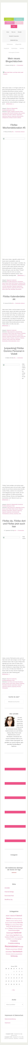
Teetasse (22, 338)
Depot (3, 283)
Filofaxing (20, 283)
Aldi (8, 281)
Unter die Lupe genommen (16, 954)
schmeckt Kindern (14, 949)
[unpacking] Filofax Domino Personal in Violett (14, 351)
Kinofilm (12, 937)
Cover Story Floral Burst (18, 681)
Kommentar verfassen (20, 131)
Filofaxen (16, 283)
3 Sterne (12, 915)
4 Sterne (18, 915)
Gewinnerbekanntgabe (14, 930)
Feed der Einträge (9, 891)
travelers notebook (17, 117)
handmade (4, 113)
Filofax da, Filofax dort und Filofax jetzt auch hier (14, 524)
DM (12, 926)
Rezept (20, 946)
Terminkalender (5, 513)
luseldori (23, 113)
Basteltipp (15, 922)
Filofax (21, 111)
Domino (22, 507)
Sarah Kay (4, 338)
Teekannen (17, 338)
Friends (3, 284)
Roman (8, 949)
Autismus (8, 920)
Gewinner (20, 928)
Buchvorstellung (12, 924)
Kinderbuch (7, 937)
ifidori (8, 113)
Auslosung (19, 918)
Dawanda (17, 111)
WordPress (16, 1038)
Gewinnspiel (9, 933)
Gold (7, 284)
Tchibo (8, 338)
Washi (3, 289)
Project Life (23, 336)
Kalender (9, 685)
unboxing (11, 513)
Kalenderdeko (14, 284)
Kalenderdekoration (13, 334)
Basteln (11, 922)
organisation (19, 114)
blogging (13, 111)
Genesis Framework (9, 1038)
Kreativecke (14, 280)
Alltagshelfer (18, 507)
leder (20, 113)
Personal (19, 287)
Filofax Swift (11, 283)
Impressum (7, 1022)
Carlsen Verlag (19, 924)
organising (4, 116)
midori (10, 114)
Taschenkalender (15, 512)
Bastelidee (7, 922)
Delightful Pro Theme (17, 1037)
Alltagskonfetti (14, 108)
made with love (5, 114)
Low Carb (13, 938)
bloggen (9, 111)
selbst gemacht (20, 116)
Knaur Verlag (17, 937)
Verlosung (14, 956)
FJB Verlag (15, 928)
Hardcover (18, 933)
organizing (14, 116)
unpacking (16, 513)
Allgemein (9, 108)
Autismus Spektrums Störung (16, 920)
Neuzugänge (18, 938)
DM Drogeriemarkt (18, 926)
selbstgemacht (5, 117)
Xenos (18, 341)
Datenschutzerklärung (10, 1019)
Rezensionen (11, 946)
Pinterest (18, 336)
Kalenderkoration (21, 284)
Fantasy (11, 928)
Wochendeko (18, 289)
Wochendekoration (12, 341)
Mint (5, 286)
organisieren (19, 286)
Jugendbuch (16, 935)
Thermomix (8, 954)
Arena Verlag (14, 918)
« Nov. (13, 990)
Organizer (9, 116)
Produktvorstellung (14, 943)
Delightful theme (17, 1033)
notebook (14, 114)
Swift (22, 287)
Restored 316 (14, 1035)
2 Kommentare (20, 65)
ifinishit (11, 113)
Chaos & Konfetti (14, 10)
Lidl (3, 286)
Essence (6, 928)
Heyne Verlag (9, 935)
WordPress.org (8, 899)
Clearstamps (20, 281)
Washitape (13, 289)
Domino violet (5, 509)
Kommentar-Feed (9, 895)
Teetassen (4, 339)
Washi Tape (7, 289)
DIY (11, 926)
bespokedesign (19, 331)
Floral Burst (4, 685)
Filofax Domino (15, 509)
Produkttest (14, 941)
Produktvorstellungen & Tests (8, 110)
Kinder (21, 935)
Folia (24, 283)
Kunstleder (16, 113)
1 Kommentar (20, 357)
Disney (7, 926)
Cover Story (9, 681)
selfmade (11, 117)
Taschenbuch (17, 952)
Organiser (14, 286)
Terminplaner (5, 688)
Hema (9, 284)
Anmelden (7, 888)
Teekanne (12, 338)
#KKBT (7, 915)
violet (20, 513)
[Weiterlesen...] (10, 103)
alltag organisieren (13, 281)
